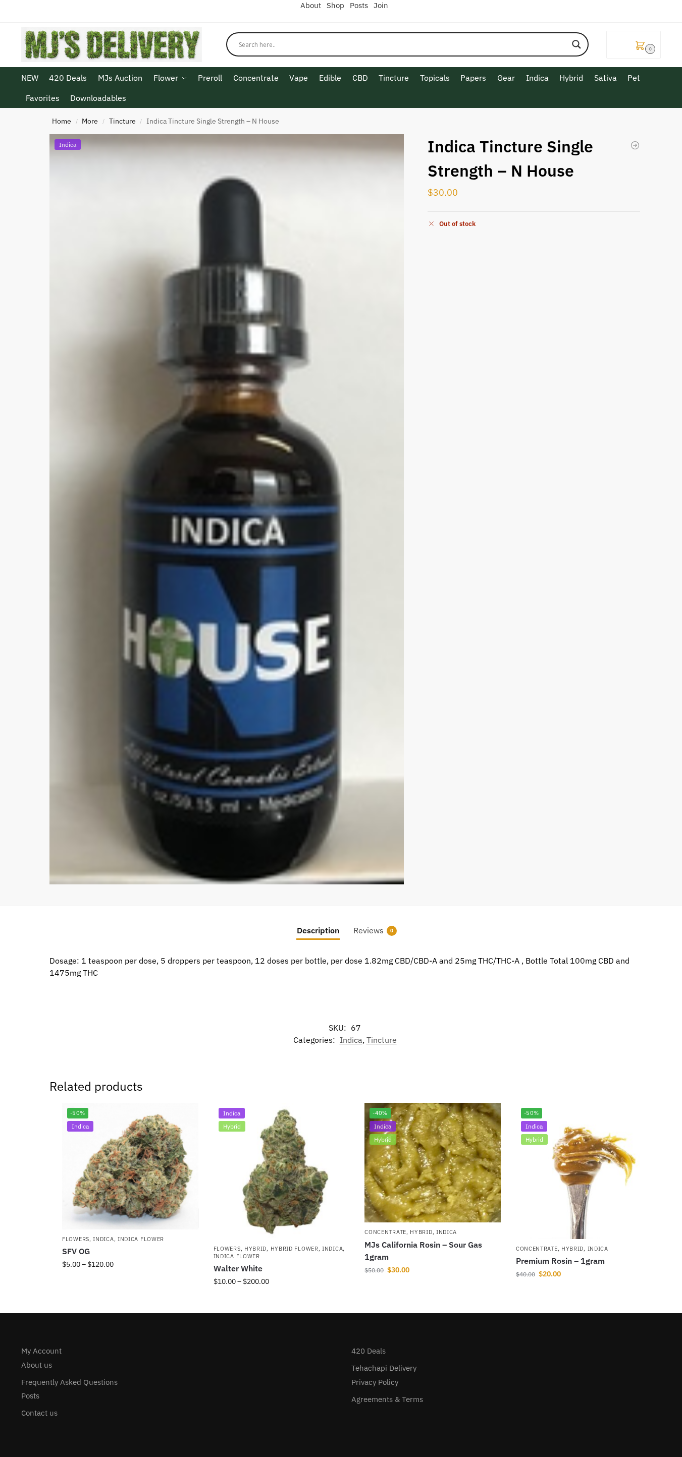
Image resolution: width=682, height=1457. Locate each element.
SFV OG (76, 1251)
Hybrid (255, 1248)
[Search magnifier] (576, 44)
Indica (351, 1040)
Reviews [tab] (373, 930)
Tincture (122, 121)
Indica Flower (141, 1239)
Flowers (75, 1239)
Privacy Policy (374, 1382)
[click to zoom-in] (226, 509)
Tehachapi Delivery (383, 1368)
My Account (41, 1351)
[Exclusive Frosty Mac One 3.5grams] (635, 145)
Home (61, 121)
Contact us (39, 1413)
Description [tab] (318, 930)
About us (36, 1365)
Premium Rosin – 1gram (560, 1261)
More (90, 121)
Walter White (238, 1268)
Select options (130, 1286)
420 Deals (368, 1351)
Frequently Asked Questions (69, 1382)
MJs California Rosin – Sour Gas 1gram (423, 1251)
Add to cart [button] (432, 1291)
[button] (633, 45)
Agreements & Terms (387, 1399)
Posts (30, 1395)
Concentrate (385, 1232)
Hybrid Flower (295, 1248)
